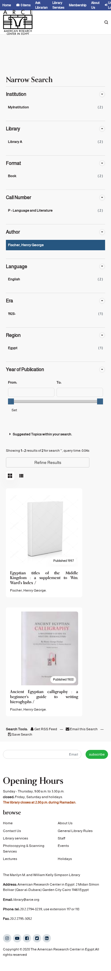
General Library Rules (75, 831)
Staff (61, 838)
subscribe (97, 754)
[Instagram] (7, 938)
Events (63, 846)
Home (8, 823)
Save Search (21, 734)
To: (59, 382)
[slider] (11, 401)
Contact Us (12, 831)
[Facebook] (27, 938)
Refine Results (47, 462)
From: (12, 382)
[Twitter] (37, 938)
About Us (65, 823)
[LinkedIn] (47, 938)
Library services (15, 838)
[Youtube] (17, 938)
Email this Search (83, 729)
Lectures (10, 859)
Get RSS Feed (45, 729)
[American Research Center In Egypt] (18, 22)
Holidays (65, 859)
